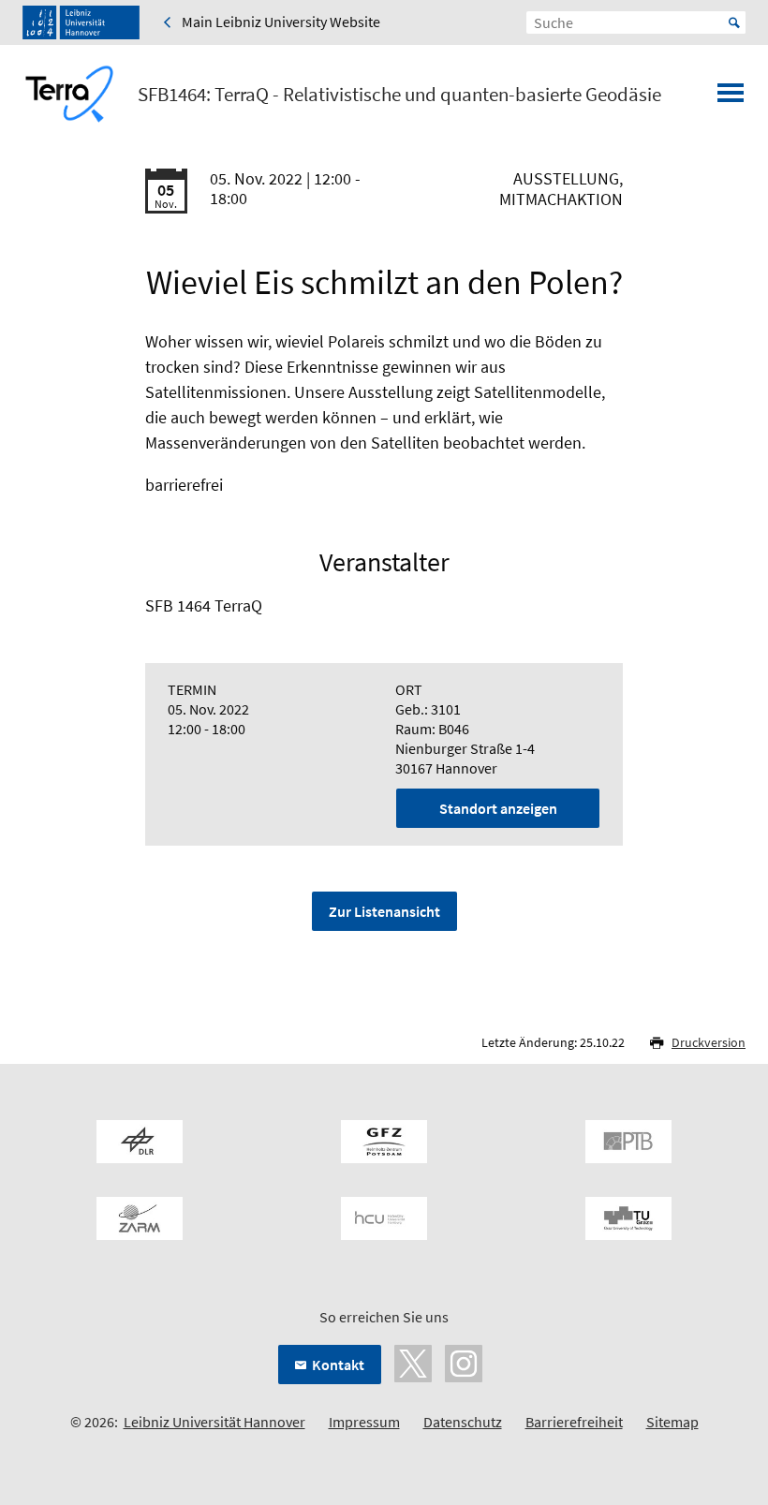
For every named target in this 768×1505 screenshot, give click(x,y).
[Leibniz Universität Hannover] (81, 22)
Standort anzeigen (498, 808)
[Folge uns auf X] (413, 1361)
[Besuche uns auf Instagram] (463, 1361)
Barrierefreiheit (574, 1421)
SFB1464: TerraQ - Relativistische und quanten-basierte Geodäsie (399, 94)
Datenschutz (462, 1421)
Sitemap (672, 1421)
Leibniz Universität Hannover (214, 1421)
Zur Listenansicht (384, 911)
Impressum (364, 1421)
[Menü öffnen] (731, 98)
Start (734, 22)
